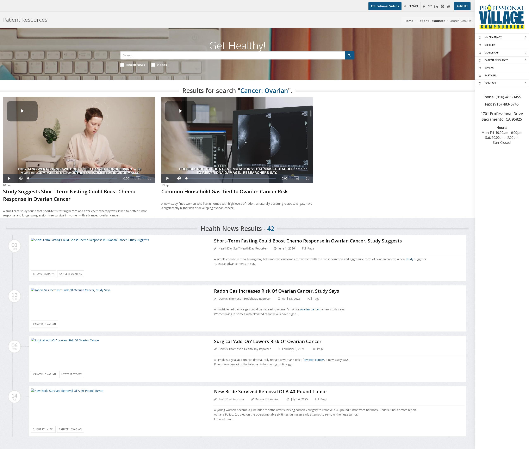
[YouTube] (449, 7)
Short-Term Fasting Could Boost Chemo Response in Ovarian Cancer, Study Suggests (308, 241)
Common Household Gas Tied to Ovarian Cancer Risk (224, 191)
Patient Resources (431, 21)
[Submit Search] (349, 55)
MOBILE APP (492, 52)
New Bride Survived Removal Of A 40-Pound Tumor (270, 391)
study (409, 259)
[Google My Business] (430, 7)
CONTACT (490, 83)
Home (408, 21)
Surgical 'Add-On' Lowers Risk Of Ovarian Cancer (268, 341)
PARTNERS (490, 75)
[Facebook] (424, 7)
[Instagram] (442, 7)
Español (412, 6)
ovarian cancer (310, 309)
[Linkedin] (436, 7)
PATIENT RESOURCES (496, 60)
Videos (162, 65)
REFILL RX (490, 45)
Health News (135, 65)
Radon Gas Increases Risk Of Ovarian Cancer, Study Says (276, 291)
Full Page (308, 248)
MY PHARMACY (493, 37)
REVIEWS (489, 68)
